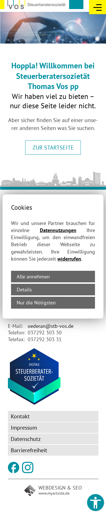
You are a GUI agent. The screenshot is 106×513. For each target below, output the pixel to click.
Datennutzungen (58, 230)
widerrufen (69, 259)
